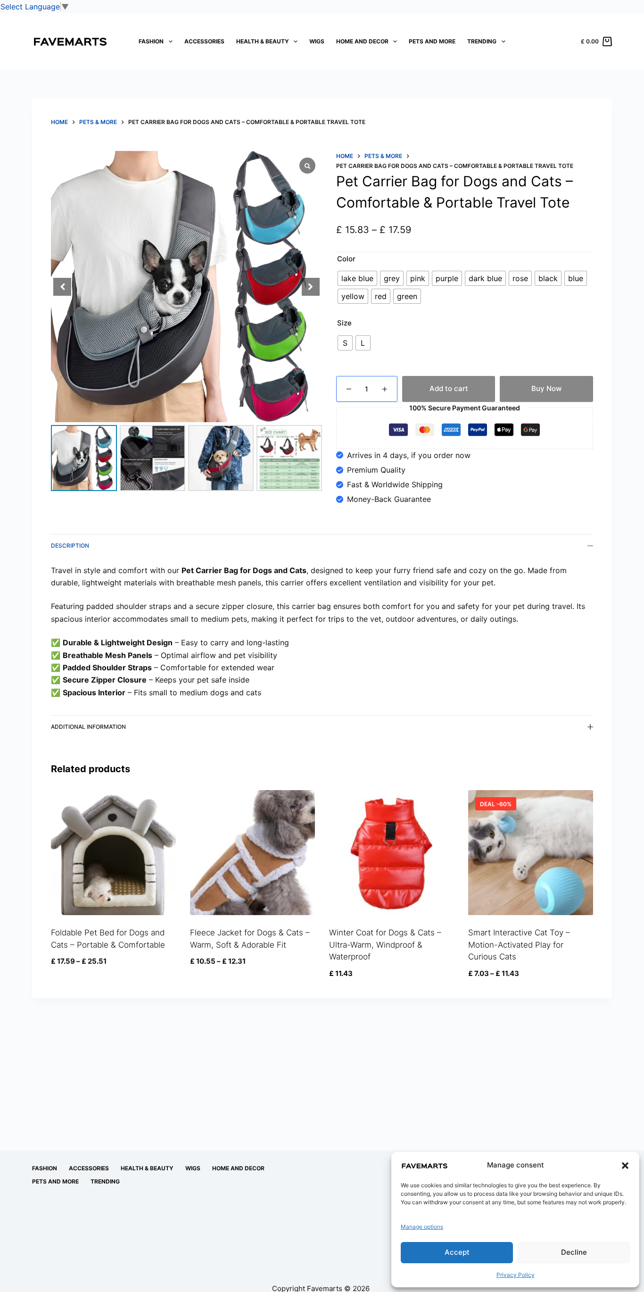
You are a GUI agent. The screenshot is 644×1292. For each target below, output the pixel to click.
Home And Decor (362, 41)
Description (70, 545)
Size (344, 322)
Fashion (151, 41)
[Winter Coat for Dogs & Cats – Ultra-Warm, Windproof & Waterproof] (391, 852)
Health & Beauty (262, 41)
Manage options (422, 1226)
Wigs (316, 41)
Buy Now (546, 388)
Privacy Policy (515, 1274)
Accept (457, 1252)
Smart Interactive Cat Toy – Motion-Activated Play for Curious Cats (519, 944)
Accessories (204, 41)
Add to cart (448, 388)
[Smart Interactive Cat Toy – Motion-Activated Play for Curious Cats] (530, 852)
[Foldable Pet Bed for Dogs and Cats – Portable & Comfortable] (113, 852)
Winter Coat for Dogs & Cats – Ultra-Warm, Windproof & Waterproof (385, 944)
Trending (481, 41)
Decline (574, 1252)
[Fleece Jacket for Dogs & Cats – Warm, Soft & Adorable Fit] (252, 852)
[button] (625, 1165)
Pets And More (432, 41)
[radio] (357, 278)
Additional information (88, 726)
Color (346, 258)
